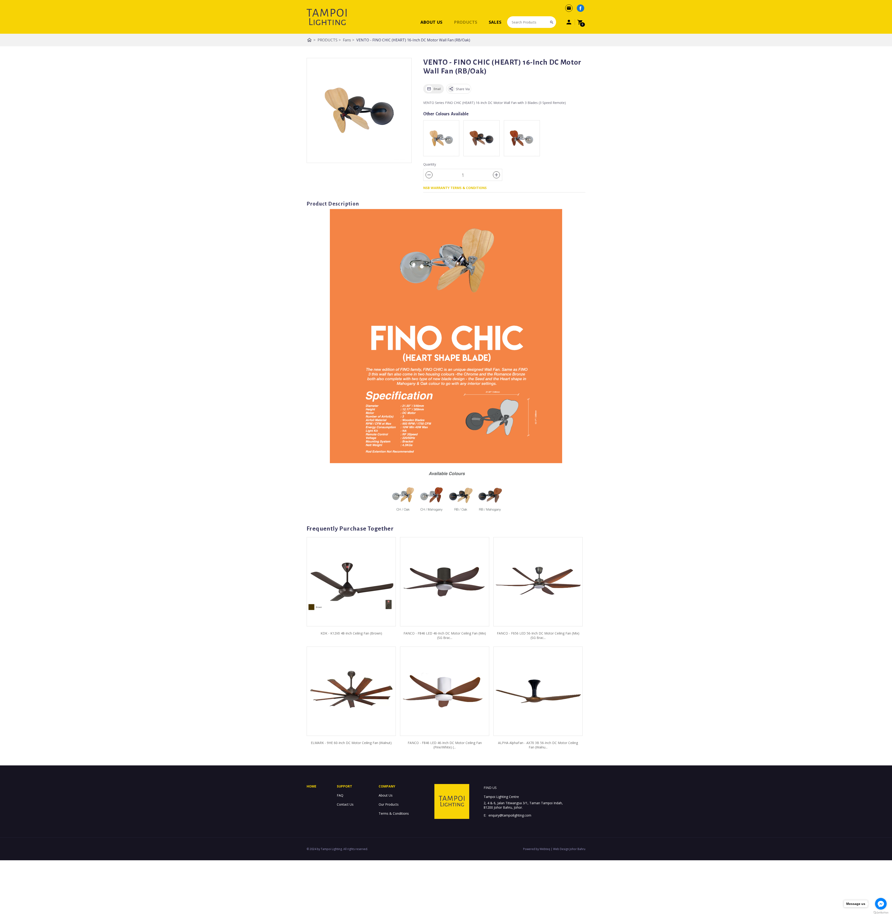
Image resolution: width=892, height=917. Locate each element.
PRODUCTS (465, 22)
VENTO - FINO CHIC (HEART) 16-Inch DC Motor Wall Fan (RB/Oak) (413, 40)
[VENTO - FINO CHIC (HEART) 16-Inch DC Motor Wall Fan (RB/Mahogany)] (481, 138)
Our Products (389, 804)
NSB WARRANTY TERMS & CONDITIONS (455, 188)
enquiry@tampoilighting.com (510, 815)
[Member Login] (568, 22)
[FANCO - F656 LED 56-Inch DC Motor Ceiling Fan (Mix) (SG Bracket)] (538, 581)
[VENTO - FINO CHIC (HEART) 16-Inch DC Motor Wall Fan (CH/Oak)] (441, 138)
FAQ (340, 795)
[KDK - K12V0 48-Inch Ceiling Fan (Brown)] (351, 581)
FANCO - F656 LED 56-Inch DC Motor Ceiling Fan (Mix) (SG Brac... (538, 635)
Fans (348, 40)
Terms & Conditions (394, 813)
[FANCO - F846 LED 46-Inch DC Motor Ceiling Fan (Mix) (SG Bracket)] (444, 581)
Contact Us (345, 804)
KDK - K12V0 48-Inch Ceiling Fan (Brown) (351, 633)
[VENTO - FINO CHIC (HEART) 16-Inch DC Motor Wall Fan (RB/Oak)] (359, 110)
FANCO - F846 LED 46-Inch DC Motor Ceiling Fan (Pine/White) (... (445, 745)
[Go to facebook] (881, 904)
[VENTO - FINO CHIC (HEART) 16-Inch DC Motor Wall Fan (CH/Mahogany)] (522, 138)
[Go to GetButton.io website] (880, 912)
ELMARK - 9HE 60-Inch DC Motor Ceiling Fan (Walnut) (351, 743)
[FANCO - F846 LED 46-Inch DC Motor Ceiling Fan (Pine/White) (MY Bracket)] (444, 691)
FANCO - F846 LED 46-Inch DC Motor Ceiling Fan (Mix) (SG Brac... (444, 635)
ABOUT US (431, 22)
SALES (495, 22)
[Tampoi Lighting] (327, 17)
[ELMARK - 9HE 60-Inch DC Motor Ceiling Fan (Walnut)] (351, 691)
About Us (386, 795)
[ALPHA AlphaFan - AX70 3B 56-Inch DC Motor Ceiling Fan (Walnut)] (538, 691)
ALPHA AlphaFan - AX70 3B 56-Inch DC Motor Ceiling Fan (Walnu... (538, 745)
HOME (311, 786)
